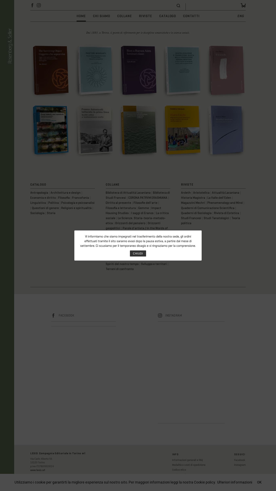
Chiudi (138, 253)
